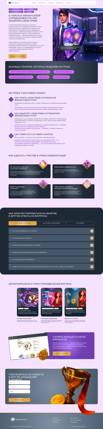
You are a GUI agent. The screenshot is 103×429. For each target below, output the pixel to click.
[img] (13, 2)
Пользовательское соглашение (78, 426)
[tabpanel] (51, 224)
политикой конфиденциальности (23, 394)
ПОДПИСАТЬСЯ (19, 400)
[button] (74, 422)
